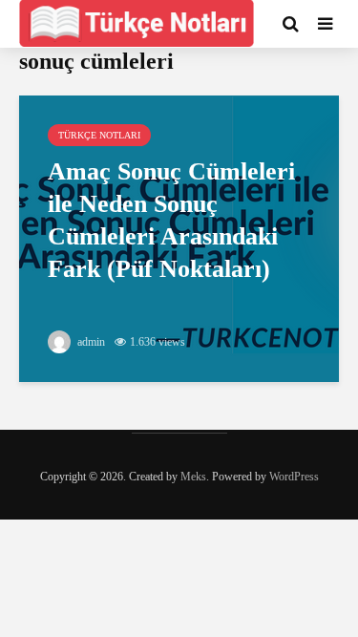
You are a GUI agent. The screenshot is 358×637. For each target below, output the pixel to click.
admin (89, 342)
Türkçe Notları (99, 135)
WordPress (294, 476)
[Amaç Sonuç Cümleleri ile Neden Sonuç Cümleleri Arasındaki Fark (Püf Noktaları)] (179, 237)
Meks (193, 476)
